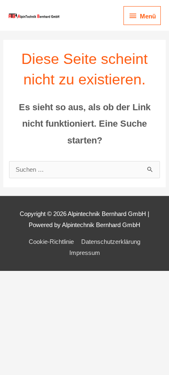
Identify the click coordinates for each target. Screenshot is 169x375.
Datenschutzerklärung (110, 242)
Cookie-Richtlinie (51, 242)
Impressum (84, 253)
